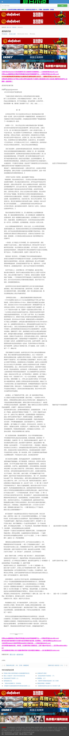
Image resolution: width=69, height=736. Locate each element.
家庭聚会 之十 (41, 678)
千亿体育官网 (25, 730)
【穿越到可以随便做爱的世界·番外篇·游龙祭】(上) (17, 686)
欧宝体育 (45, 729)
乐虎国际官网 (18, 730)
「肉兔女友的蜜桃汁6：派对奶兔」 (13, 683)
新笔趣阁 (50, 727)
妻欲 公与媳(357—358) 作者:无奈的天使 (14, 676)
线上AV (45, 727)
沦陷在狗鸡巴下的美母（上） (11, 678)
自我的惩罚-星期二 (42, 673)
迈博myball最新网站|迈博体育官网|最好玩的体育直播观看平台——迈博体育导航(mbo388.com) (30, 74)
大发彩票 (41, 729)
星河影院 (20, 729)
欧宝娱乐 (23, 727)
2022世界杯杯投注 (11, 727)
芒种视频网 (57, 730)
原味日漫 (28, 727)
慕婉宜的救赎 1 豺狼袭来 (43, 683)
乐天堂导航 (35, 729)
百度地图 (32, 732)
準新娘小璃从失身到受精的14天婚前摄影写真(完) (16, 673)
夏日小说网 (13, 34)
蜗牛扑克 (8, 729)
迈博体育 (4, 729)
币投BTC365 (51, 730)
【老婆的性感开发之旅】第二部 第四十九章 (48, 686)
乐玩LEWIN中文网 (44, 730)
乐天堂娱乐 (29, 729)
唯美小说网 (60, 729)
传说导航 (18, 727)
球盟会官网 (30, 730)
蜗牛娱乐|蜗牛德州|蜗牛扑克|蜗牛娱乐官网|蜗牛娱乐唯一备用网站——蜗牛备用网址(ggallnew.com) (31, 641)
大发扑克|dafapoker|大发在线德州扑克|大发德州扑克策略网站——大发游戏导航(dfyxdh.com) (30, 72)
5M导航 (32, 727)
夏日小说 (34, 2)
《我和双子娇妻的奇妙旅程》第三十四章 (48, 681)
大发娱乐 (64, 727)
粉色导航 (37, 727)
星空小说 (55, 727)
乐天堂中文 (50, 729)
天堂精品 (55, 729)
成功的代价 (6, 31)
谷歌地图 (28, 732)
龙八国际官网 (11, 730)
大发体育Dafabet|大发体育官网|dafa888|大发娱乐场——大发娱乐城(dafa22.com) (26, 643)
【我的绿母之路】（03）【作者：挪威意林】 (17, 665)
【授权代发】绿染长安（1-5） (55, 665)
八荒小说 (60, 727)
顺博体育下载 (14, 729)
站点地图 (24, 732)
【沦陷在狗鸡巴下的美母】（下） (46, 676)
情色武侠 (14, 27)
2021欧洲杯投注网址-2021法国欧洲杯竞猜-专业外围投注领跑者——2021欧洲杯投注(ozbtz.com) (30, 650)
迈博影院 (5, 730)
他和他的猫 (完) (8, 681)
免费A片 (41, 727)
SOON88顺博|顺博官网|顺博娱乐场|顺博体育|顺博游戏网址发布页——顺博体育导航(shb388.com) (31, 76)
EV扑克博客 (36, 730)
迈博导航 (25, 729)
